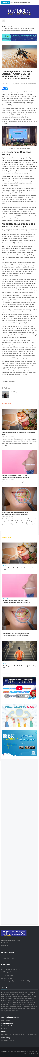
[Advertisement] (19, 840)
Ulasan (10, 26)
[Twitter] (6, 88)
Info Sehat (7, 565)
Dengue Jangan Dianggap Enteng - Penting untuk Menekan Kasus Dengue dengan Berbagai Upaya (17, 75)
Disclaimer (4, 945)
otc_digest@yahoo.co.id (13, 981)
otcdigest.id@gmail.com (28, 981)
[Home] (19, 11)
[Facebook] (3, 88)
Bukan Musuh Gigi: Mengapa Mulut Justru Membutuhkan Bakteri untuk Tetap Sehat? (16, 634)
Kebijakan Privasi (8, 958)
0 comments (11, 436)
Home (4, 26)
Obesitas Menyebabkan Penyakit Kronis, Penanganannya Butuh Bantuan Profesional (16, 601)
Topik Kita (7, 631)
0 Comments (32, 84)
